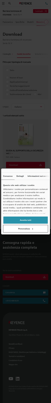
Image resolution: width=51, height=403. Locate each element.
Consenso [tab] (8, 176)
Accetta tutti (25, 220)
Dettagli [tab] (20, 176)
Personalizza (24, 229)
